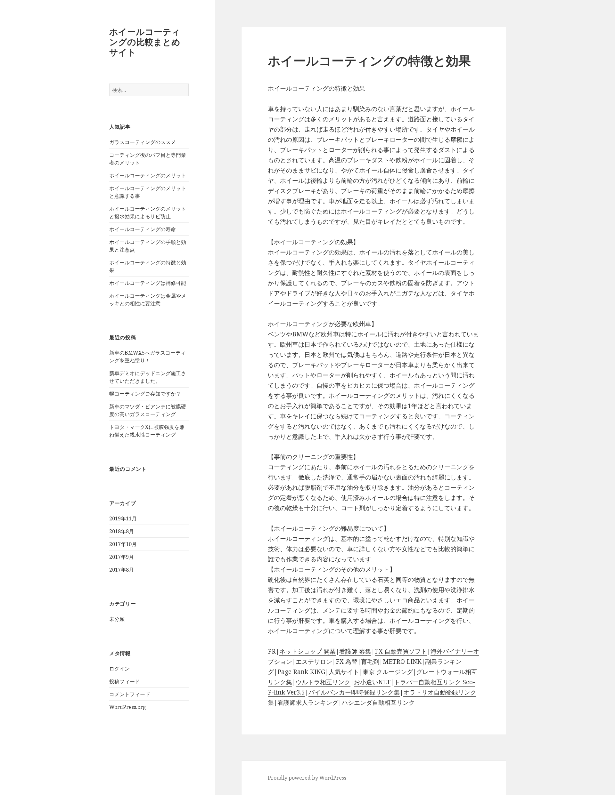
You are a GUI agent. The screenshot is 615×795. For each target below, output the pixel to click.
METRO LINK (402, 661)
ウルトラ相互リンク (323, 682)
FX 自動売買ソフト (401, 651)
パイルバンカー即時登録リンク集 (354, 692)
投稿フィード (124, 681)
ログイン (119, 668)
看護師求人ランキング (307, 702)
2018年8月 (121, 531)
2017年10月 (123, 544)
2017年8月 (121, 569)
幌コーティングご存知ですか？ (145, 393)
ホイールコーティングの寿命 (142, 229)
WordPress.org (127, 707)
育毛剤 (370, 661)
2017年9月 (121, 556)
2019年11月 (123, 518)
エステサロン (314, 661)
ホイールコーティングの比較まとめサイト (144, 42)
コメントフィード (129, 694)
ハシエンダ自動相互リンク (378, 702)
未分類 (117, 618)
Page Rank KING (301, 672)
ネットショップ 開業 (307, 651)
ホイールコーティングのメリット (147, 175)
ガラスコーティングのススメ (142, 142)
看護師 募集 (355, 651)
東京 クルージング (388, 672)
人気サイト (344, 672)
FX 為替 (346, 661)
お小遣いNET (372, 682)
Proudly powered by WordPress (307, 777)
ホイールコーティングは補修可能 (147, 282)
